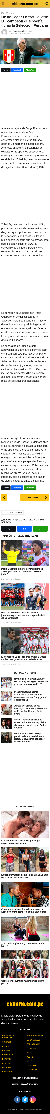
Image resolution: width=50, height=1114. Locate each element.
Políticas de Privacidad (8, 1037)
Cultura (6, 1051)
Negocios (31, 1048)
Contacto (6, 1042)
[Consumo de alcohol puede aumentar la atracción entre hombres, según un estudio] (25, 894)
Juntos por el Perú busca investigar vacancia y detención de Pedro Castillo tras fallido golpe (30, 709)
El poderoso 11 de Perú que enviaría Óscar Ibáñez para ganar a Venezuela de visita (23, 658)
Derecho (6, 1063)
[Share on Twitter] (8, 529)
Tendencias (32, 1070)
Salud (29, 1061)
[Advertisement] (25, 100)
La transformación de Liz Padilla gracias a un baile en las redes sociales (24, 876)
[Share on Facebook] (24, 529)
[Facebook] (17, 1099)
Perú (29, 1053)
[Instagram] (32, 1099)
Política (30, 1057)
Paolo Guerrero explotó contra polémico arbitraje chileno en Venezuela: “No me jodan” (22, 571)
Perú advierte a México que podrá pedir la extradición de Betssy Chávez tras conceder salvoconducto (29, 737)
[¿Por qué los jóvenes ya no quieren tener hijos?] (25, 928)
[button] (2, 3)
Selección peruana (12, 512)
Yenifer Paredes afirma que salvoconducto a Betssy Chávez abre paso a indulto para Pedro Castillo (30, 723)
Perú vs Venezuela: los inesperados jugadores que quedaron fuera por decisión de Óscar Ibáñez (23, 615)
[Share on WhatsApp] (40, 529)
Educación (7, 1072)
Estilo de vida (33, 1044)
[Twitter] (25, 1099)
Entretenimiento (35, 1036)
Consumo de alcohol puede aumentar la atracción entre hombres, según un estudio (23, 910)
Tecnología (32, 1065)
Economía (6, 1068)
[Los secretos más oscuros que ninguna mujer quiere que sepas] (25, 824)
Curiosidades (8, 1055)
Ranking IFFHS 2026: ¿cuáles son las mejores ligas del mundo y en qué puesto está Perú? (31, 681)
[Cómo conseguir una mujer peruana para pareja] (25, 964)
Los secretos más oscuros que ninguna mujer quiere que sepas (21, 842)
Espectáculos (33, 1040)
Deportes (7, 12)
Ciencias (6, 1046)
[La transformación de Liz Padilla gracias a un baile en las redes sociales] (25, 859)
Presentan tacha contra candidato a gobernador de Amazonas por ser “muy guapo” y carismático (31, 696)
